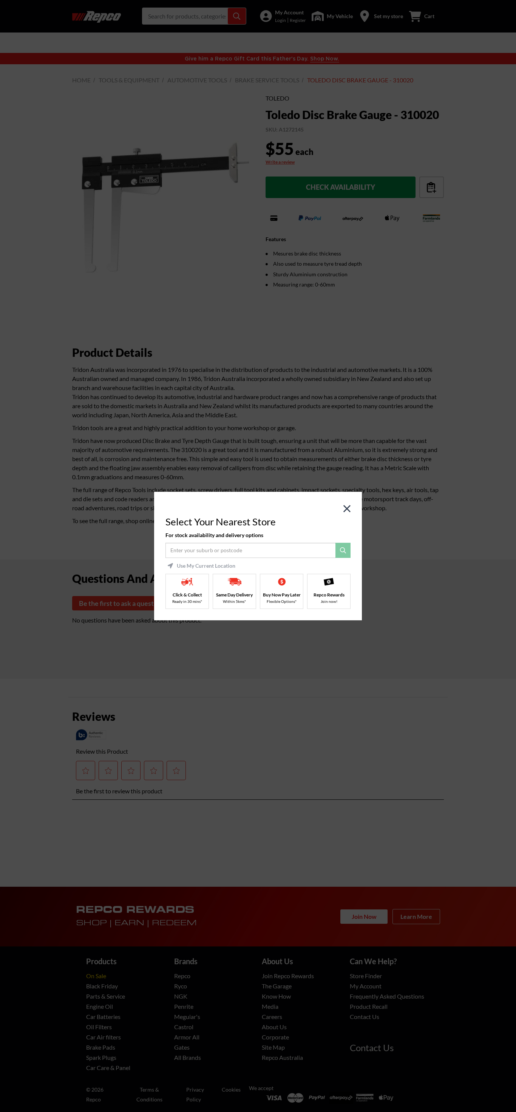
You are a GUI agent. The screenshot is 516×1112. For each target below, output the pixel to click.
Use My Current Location (206, 566)
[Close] (347, 509)
